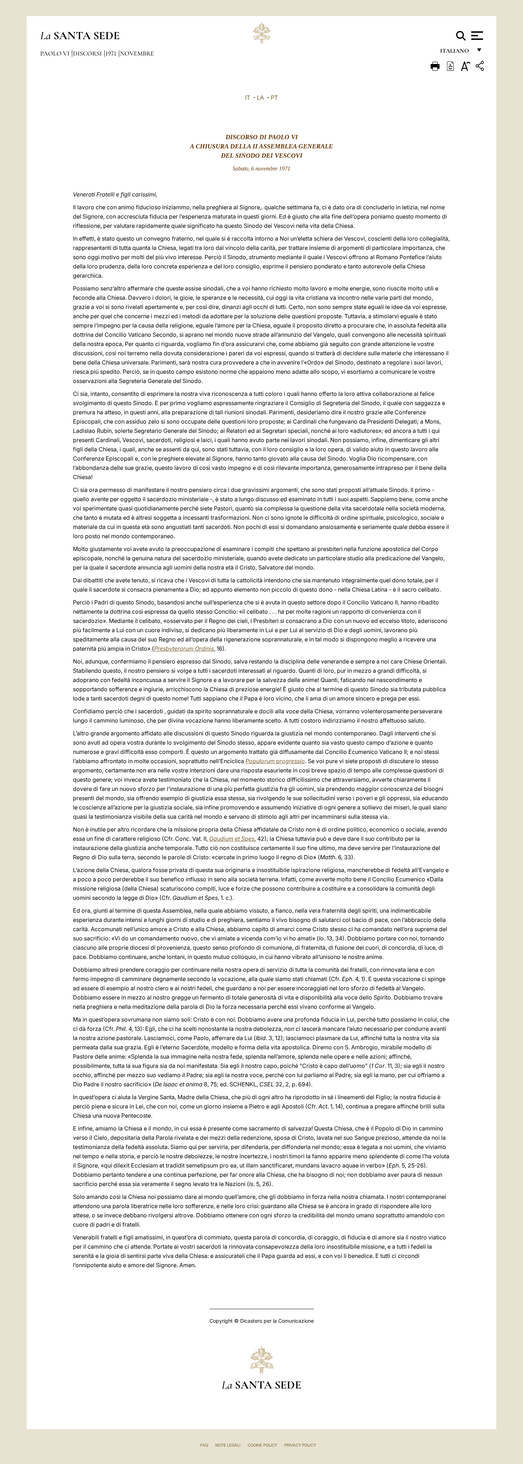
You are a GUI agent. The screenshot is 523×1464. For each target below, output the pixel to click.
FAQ (204, 1445)
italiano (455, 52)
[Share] (481, 67)
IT (247, 97)
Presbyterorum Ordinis (184, 648)
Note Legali (228, 1445)
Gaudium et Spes (231, 838)
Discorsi (88, 53)
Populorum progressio (275, 761)
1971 (111, 53)
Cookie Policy (262, 1445)
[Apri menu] (476, 36)
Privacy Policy (300, 1445)
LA (260, 97)
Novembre (137, 53)
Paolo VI (55, 53)
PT (274, 97)
